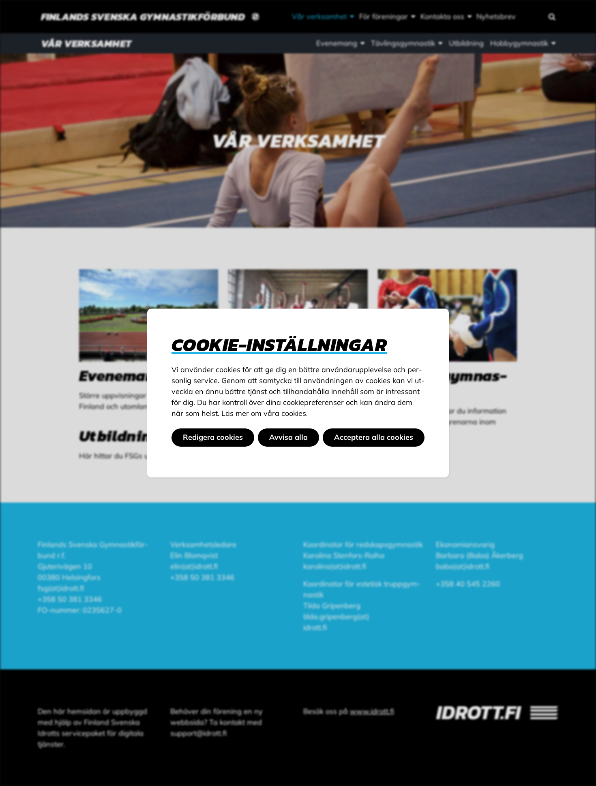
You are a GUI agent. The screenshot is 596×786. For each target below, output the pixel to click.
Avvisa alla (288, 437)
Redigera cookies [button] (213, 437)
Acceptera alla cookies (373, 437)
